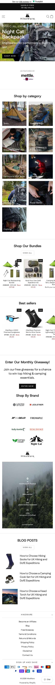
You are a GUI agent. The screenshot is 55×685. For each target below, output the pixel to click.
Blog (28, 625)
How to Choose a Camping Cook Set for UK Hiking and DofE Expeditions (35, 577)
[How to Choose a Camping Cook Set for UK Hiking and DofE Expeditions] (10, 579)
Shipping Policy (27, 642)
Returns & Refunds (27, 638)
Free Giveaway (27, 630)
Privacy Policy (27, 646)
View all (27, 253)
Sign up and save (27, 662)
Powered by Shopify (28, 683)
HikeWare (27, 614)
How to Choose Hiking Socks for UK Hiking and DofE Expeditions (33, 559)
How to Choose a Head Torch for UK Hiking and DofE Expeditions (33, 594)
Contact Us (27, 655)
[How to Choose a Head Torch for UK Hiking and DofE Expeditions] (10, 596)
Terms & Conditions (27, 634)
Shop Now (10, 56)
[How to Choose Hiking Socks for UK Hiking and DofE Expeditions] (10, 561)
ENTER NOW (27, 386)
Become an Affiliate (27, 621)
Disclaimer (27, 651)
